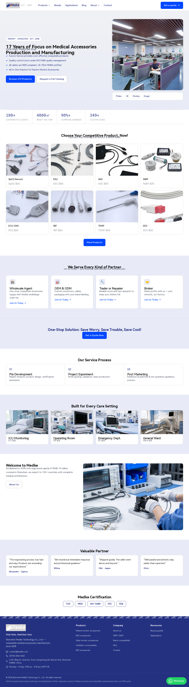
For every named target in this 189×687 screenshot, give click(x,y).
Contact (108, 5)
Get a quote (170, 5)
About (94, 5)
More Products (94, 242)
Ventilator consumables (86, 645)
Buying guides (156, 631)
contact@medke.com (18, 652)
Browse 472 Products (20, 79)
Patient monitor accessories (88, 631)
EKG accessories (83, 635)
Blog (84, 5)
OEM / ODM (118, 635)
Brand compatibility (121, 640)
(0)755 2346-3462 (17, 656)
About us (117, 631)
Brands (57, 5)
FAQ (115, 645)
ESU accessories (83, 650)
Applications (71, 5)
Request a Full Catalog (52, 79)
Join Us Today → (18, 303)
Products (43, 5)
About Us (14, 484)
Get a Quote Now (94, 335)
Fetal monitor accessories (87, 640)
